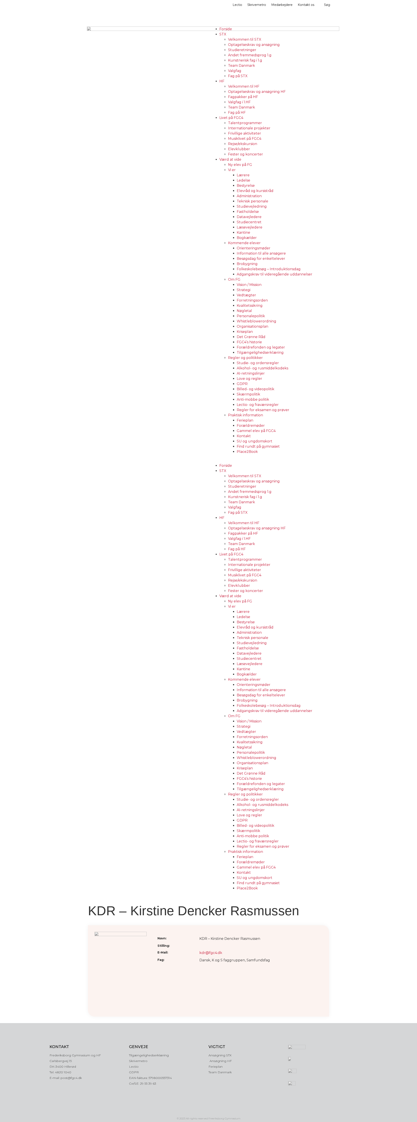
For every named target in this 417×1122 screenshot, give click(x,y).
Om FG (234, 279)
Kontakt (244, 436)
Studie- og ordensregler (258, 363)
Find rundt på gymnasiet (258, 446)
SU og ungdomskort (254, 441)
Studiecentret (249, 222)
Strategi (243, 290)
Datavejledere (249, 217)
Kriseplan (245, 332)
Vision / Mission (249, 285)
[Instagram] (199, 1111)
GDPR (242, 384)
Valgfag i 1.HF (239, 102)
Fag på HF (237, 112)
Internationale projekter (249, 128)
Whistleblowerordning (256, 321)
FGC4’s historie (249, 342)
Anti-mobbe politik (253, 399)
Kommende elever (244, 243)
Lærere (243, 175)
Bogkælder (247, 238)
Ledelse (243, 180)
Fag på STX (238, 76)
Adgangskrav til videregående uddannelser (274, 274)
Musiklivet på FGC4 (244, 139)
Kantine (243, 232)
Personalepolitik (251, 316)
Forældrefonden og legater (261, 347)
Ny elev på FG (240, 165)
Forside (225, 29)
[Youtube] (218, 1111)
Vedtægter (246, 295)
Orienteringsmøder (253, 248)
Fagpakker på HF (243, 97)
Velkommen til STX (244, 39)
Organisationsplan (252, 326)
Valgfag (234, 71)
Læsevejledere (249, 227)
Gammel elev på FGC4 (256, 431)
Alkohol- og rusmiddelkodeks (262, 368)
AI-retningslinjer (251, 373)
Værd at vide (230, 159)
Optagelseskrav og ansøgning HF (257, 92)
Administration (249, 196)
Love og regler (249, 379)
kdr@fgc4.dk (210, 953)
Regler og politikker (245, 358)
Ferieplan (245, 420)
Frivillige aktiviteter (244, 133)
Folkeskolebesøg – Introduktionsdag (269, 269)
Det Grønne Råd (251, 337)
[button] (270, 460)
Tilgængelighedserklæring (260, 352)
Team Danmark (241, 65)
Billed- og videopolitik (255, 389)
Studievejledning (252, 206)
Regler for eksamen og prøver (263, 410)
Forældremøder (251, 425)
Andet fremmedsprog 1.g (249, 55)
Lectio (237, 5)
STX (222, 34)
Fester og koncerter (245, 154)
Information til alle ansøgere (261, 253)
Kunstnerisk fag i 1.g (245, 60)
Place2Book (247, 452)
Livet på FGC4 (231, 118)
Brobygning (247, 264)
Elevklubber (239, 149)
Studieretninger (242, 50)
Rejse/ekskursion (242, 144)
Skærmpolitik (248, 394)
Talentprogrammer (245, 123)
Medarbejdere (282, 5)
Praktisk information (245, 415)
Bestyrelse (246, 185)
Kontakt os (306, 5)
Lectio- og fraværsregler (258, 405)
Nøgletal (244, 311)
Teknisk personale (252, 201)
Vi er (232, 170)
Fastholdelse (248, 212)
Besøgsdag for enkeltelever (261, 259)
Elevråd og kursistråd (255, 191)
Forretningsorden (252, 300)
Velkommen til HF (243, 86)
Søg (327, 5)
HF (221, 81)
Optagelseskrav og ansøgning (254, 45)
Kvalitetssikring (250, 305)
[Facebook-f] (208, 1111)
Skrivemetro (256, 5)
